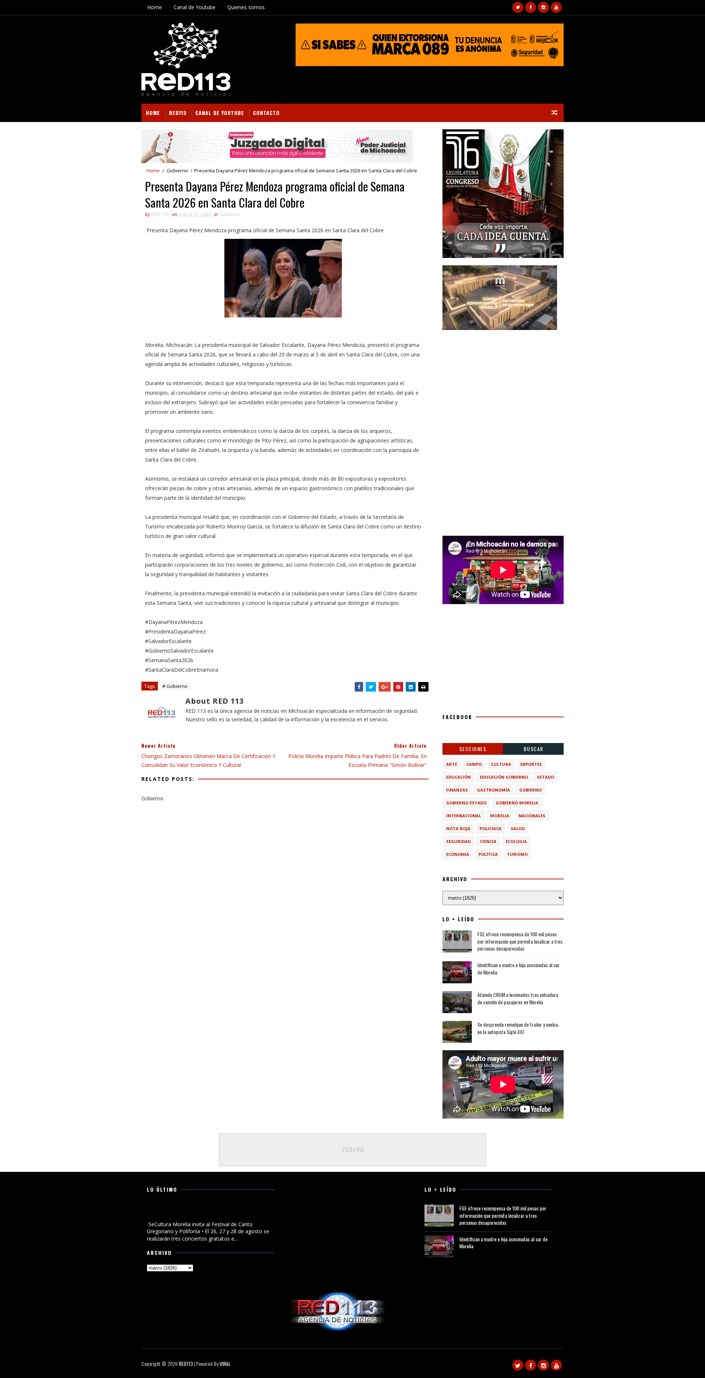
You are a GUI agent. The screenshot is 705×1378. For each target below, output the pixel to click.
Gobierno (177, 170)
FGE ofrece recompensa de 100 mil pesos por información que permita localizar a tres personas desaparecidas (520, 941)
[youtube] (556, 7)
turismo (517, 854)
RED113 (178, 112)
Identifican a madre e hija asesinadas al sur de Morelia (518, 968)
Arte (451, 764)
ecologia (516, 841)
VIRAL (225, 1363)
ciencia (488, 841)
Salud (518, 828)
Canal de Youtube (195, 7)
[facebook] (530, 7)
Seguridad (458, 841)
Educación (458, 777)
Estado (545, 777)
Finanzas (457, 790)
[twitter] (517, 7)
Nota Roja (458, 828)
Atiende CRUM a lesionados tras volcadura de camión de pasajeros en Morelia (517, 998)
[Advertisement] (503, 383)
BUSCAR (533, 749)
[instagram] (543, 7)
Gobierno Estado (466, 802)
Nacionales (531, 815)
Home (154, 7)
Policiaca (491, 828)
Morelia (499, 815)
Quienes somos (246, 7)
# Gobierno (175, 686)
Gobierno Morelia (517, 802)
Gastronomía (493, 790)
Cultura (501, 764)
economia (457, 854)
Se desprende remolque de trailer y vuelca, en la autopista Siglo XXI (518, 1028)
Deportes (531, 764)
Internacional (463, 815)
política (488, 854)
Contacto (266, 112)
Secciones (473, 749)
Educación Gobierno (504, 777)
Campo (474, 764)
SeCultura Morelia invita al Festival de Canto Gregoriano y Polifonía (199, 1212)
